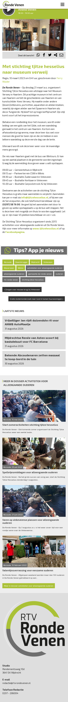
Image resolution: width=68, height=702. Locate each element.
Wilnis (20, 268)
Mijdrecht (35, 262)
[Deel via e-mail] (61, 55)
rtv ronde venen (11, 280)
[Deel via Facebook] (44, 55)
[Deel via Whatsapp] (38, 55)
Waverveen (9, 268)
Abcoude (8, 262)
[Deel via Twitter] (50, 55)
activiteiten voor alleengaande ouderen (44, 268)
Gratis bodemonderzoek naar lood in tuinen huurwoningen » (36, 299)
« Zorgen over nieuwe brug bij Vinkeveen (22, 289)
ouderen (59, 274)
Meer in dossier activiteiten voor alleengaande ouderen (28, 586)
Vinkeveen (48, 262)
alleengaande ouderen (14, 274)
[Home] (13, 4)
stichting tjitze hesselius (33, 280)
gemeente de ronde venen (40, 274)
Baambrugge (21, 262)
